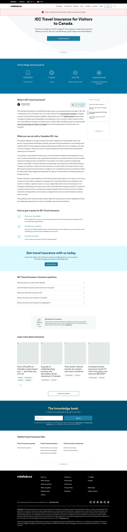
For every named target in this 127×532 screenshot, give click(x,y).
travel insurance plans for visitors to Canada (31, 124)
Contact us (49, 424)
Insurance (95, 6)
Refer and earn (45, 480)
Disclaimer (67, 491)
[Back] (18, 385)
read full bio (68, 325)
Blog (101, 6)
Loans (81, 6)
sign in (108, 6)
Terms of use (68, 484)
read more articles (63, 393)
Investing (87, 6)
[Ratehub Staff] (18, 105)
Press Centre (68, 480)
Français (90, 480)
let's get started (63, 38)
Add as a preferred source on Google (80, 104)
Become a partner (46, 484)
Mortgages (59, 6)
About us (43, 477)
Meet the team (45, 491)
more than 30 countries (68, 114)
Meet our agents (46, 487)
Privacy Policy (88, 422)
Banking (75, 6)
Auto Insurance (45, 380)
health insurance (69, 116)
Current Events (28, 377)
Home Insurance (93, 377)
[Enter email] (49, 418)
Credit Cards (68, 6)
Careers (43, 495)
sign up (78, 418)
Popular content (92, 491)
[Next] (20, 385)
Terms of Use (78, 422)
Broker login (91, 487)
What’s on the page (94, 99)
